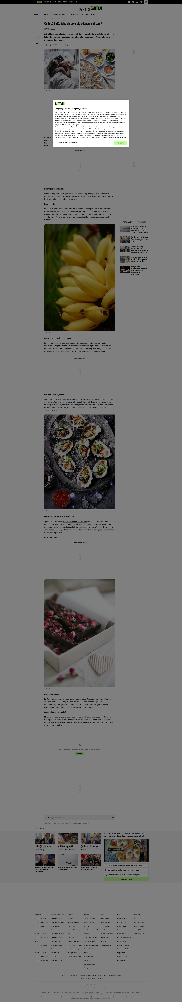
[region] (91, 123)
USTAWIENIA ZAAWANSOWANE (67, 143)
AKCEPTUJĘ (120, 143)
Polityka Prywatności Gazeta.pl (111, 137)
